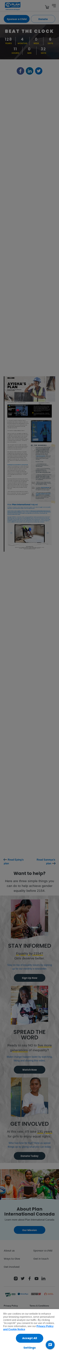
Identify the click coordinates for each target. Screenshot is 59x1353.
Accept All (29, 1338)
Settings (29, 1348)
